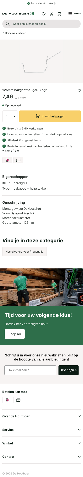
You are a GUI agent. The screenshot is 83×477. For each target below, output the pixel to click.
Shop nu (14, 334)
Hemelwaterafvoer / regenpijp (24, 251)
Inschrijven (68, 370)
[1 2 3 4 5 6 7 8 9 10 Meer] (10, 116)
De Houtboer (21, 473)
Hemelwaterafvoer (15, 33)
